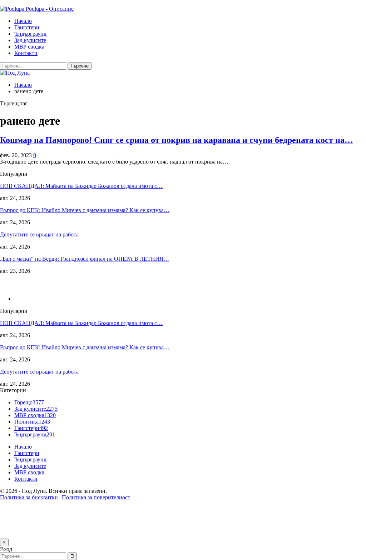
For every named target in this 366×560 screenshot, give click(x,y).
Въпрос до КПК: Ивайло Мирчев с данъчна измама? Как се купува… (84, 210)
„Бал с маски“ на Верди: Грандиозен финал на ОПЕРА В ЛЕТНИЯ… (84, 259)
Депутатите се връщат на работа (39, 234)
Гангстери (26, 27)
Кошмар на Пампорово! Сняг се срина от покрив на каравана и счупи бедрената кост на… (176, 140)
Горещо (29, 402)
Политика (32, 422)
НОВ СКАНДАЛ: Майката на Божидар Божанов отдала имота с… (81, 186)
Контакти (26, 53)
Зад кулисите (30, 40)
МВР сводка (29, 47)
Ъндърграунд (30, 34)
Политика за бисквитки (29, 497)
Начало (23, 21)
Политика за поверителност (96, 497)
